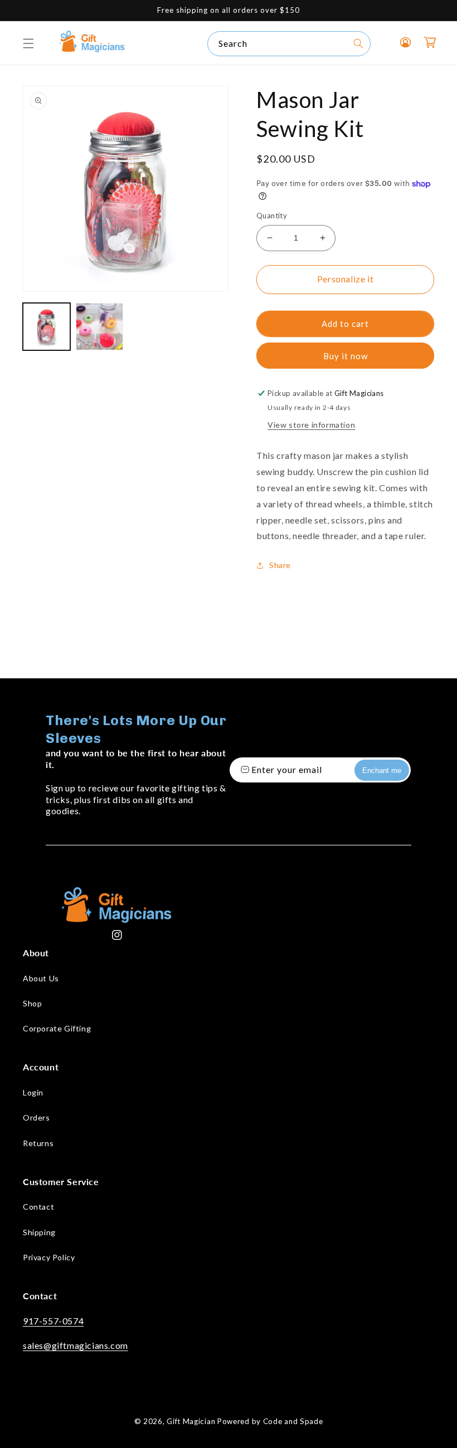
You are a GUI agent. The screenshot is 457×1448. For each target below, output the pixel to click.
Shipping (39, 1232)
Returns (38, 1143)
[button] (28, 43)
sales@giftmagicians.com (75, 1345)
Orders (36, 1117)
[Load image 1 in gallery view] (46, 326)
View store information (311, 424)
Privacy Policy (49, 1257)
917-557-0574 (53, 1320)
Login (33, 1092)
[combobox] (289, 43)
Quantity (271, 215)
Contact (38, 1206)
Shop (32, 1003)
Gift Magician (191, 1421)
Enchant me (381, 770)
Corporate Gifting (57, 1028)
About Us (41, 978)
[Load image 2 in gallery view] (99, 326)
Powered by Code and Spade (270, 1421)
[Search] (358, 43)
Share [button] (280, 565)
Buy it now (345, 356)
